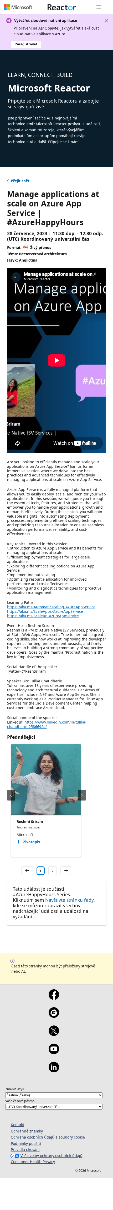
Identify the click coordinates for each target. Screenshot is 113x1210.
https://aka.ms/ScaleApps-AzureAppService (45, 611)
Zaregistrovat (26, 44)
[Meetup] (54, 1016)
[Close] (106, 21)
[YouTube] (54, 1052)
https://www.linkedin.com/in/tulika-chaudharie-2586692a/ (46, 724)
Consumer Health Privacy (33, 1161)
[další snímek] (82, 795)
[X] (54, 1034)
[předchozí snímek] (11, 795)
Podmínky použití (26, 1143)
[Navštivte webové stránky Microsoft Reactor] (62, 7)
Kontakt (17, 1124)
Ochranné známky (27, 1131)
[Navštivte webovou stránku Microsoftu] (18, 7)
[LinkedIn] (54, 1070)
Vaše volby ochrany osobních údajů (51, 1155)
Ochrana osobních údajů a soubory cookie (48, 1137)
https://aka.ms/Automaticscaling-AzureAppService (51, 606)
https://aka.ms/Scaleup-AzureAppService (43, 615)
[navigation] (27, 870)
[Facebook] (54, 998)
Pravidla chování (25, 1149)
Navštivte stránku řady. (70, 900)
